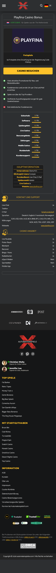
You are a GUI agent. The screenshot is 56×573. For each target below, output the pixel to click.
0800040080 (44, 537)
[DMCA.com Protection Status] (28, 548)
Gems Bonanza (7, 395)
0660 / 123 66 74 (12, 539)
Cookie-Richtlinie (8, 489)
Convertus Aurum (8, 403)
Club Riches (6, 432)
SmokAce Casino (8, 453)
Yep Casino (6, 461)
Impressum (6, 485)
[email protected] (47, 212)
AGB (3, 473)
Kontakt (5, 477)
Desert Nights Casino (10, 457)
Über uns (5, 481)
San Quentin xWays (9, 407)
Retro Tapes (6, 386)
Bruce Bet (5, 427)
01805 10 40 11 (29, 537)
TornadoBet (6, 436)
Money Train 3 (7, 391)
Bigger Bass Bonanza (10, 412)
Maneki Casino (7, 448)
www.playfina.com (35, 186)
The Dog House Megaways (12, 416)
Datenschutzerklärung (10, 494)
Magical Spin (6, 440)
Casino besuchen (28, 71)
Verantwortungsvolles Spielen (13, 502)
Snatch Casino (7, 444)
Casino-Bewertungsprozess (12, 498)
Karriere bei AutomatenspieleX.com (15, 506)
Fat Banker (6, 382)
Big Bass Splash (8, 399)
